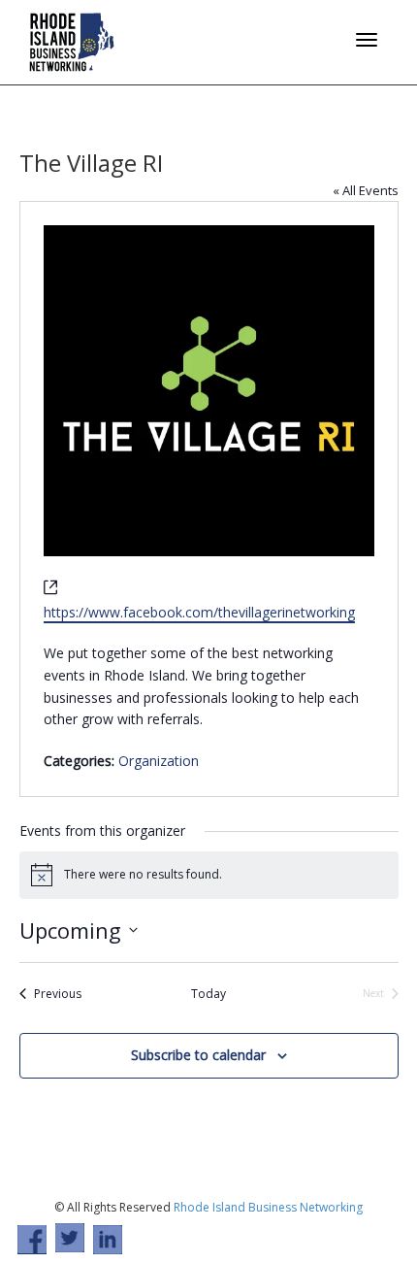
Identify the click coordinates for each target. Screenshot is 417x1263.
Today (208, 994)
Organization (158, 760)
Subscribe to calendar (198, 1055)
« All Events (366, 190)
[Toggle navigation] (366, 39)
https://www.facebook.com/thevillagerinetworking (199, 612)
